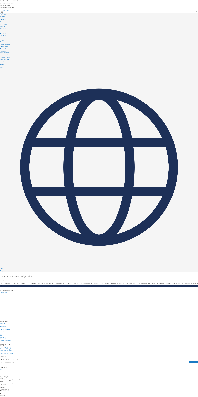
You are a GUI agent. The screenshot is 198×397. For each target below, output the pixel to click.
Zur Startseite (3, 292)
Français (2, 271)
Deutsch (2, 268)
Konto (1, 67)
